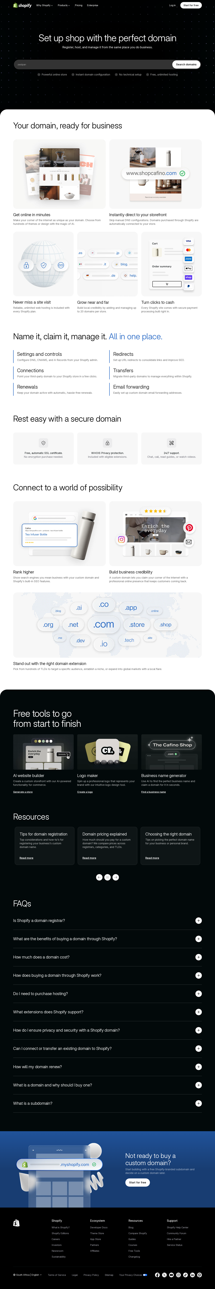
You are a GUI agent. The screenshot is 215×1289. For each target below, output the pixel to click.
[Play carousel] (107, 877)
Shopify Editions (60, 1233)
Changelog (134, 1256)
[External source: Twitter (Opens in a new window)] (164, 1275)
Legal (75, 1274)
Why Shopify (43, 5)
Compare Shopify (137, 1233)
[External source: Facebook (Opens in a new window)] (157, 1275)
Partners (94, 1245)
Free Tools (134, 1250)
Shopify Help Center (177, 1227)
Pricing (78, 5)
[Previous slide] (99, 877)
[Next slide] (115, 877)
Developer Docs (99, 1227)
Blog (130, 1227)
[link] (186, 64)
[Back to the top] (16, 1223)
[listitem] (107, 846)
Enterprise (92, 5)
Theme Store (97, 1233)
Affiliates (94, 1250)
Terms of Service (57, 1274)
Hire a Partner (174, 1239)
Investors (57, 1245)
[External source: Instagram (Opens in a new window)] (178, 1275)
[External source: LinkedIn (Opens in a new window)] (192, 1275)
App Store (95, 1239)
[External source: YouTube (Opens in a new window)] (171, 1275)
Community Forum (176, 1233)
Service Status (174, 1245)
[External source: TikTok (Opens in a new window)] (185, 1275)
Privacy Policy (91, 1274)
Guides (132, 1239)
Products (63, 5)
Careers (56, 1239)
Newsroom (57, 1250)
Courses (132, 1245)
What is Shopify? (61, 1227)
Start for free (191, 5)
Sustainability (59, 1256)
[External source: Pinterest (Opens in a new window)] (199, 1275)
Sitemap (109, 1274)
